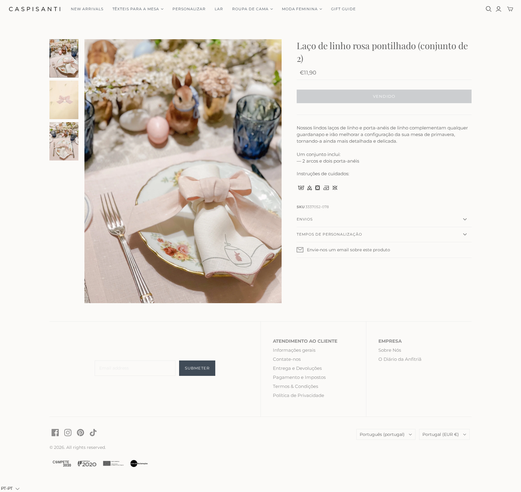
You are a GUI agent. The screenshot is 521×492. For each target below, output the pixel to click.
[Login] (498, 9)
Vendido (384, 96)
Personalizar (189, 9)
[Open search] (489, 9)
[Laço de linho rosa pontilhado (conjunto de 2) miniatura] (63, 58)
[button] (10, 489)
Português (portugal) (382, 434)
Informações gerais (294, 350)
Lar (219, 9)
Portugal (440, 434)
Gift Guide (343, 9)
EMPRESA (390, 341)
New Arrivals (87, 9)
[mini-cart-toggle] (510, 9)
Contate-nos (287, 359)
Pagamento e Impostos (299, 377)
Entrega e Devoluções (297, 368)
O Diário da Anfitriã (400, 359)
